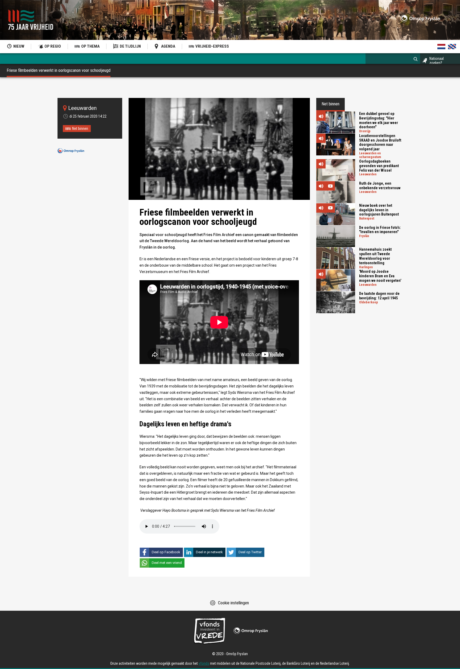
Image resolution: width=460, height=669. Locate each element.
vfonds (204, 663)
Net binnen (80, 128)
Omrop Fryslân (71, 151)
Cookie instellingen (233, 602)
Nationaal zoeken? (436, 60)
